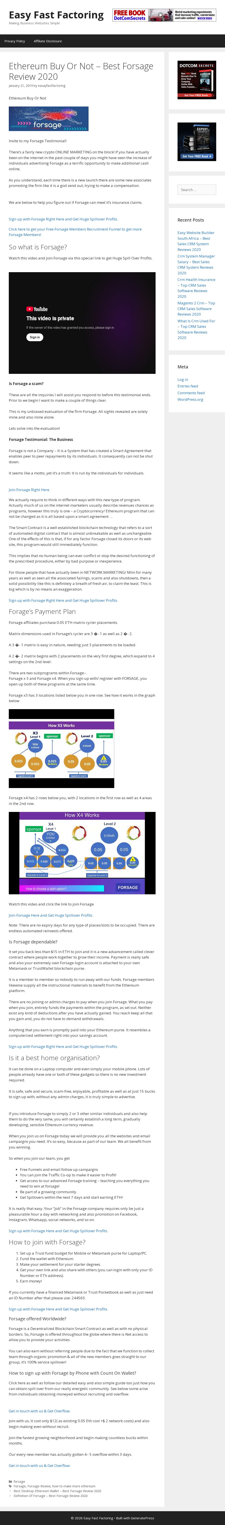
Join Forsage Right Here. (29, 489)
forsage (19, 1481)
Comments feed (191, 392)
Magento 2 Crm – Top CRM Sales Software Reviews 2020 (196, 308)
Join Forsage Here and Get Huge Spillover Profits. (51, 915)
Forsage (20, 1486)
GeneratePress (142, 1518)
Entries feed (188, 386)
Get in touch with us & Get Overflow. (40, 1410)
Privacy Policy (14, 41)
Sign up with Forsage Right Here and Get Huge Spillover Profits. (63, 219)
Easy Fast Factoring (56, 14)
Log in (183, 379)
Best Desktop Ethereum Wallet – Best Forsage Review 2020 (57, 1491)
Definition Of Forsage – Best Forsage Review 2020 (50, 1496)
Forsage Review (39, 1486)
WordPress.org (190, 399)
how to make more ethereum (73, 1486)
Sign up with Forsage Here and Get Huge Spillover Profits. (58, 1230)
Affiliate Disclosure (48, 41)
